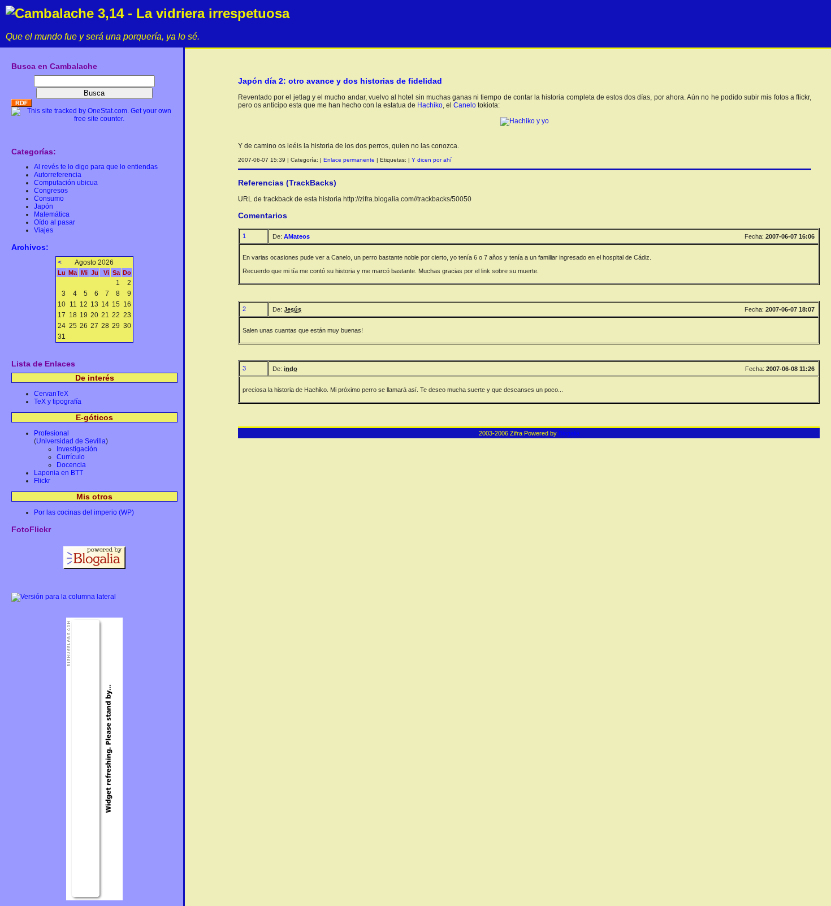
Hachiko (430, 105)
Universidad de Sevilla (71, 441)
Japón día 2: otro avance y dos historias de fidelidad (340, 80)
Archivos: (30, 247)
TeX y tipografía (57, 401)
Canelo (464, 105)
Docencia (71, 465)
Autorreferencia (57, 175)
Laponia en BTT (58, 473)
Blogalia (569, 433)
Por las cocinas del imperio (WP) (84, 512)
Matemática (52, 214)
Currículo (71, 457)
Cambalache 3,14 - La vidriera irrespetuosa (152, 13)
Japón (43, 206)
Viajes (43, 230)
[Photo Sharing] (524, 121)
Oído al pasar (54, 222)
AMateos (297, 236)
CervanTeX (51, 394)
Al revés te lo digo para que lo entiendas (96, 167)
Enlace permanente (349, 160)
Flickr (42, 481)
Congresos (51, 191)
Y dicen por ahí (432, 160)
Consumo (49, 198)
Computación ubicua (66, 183)
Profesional (51, 433)
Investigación (77, 449)
